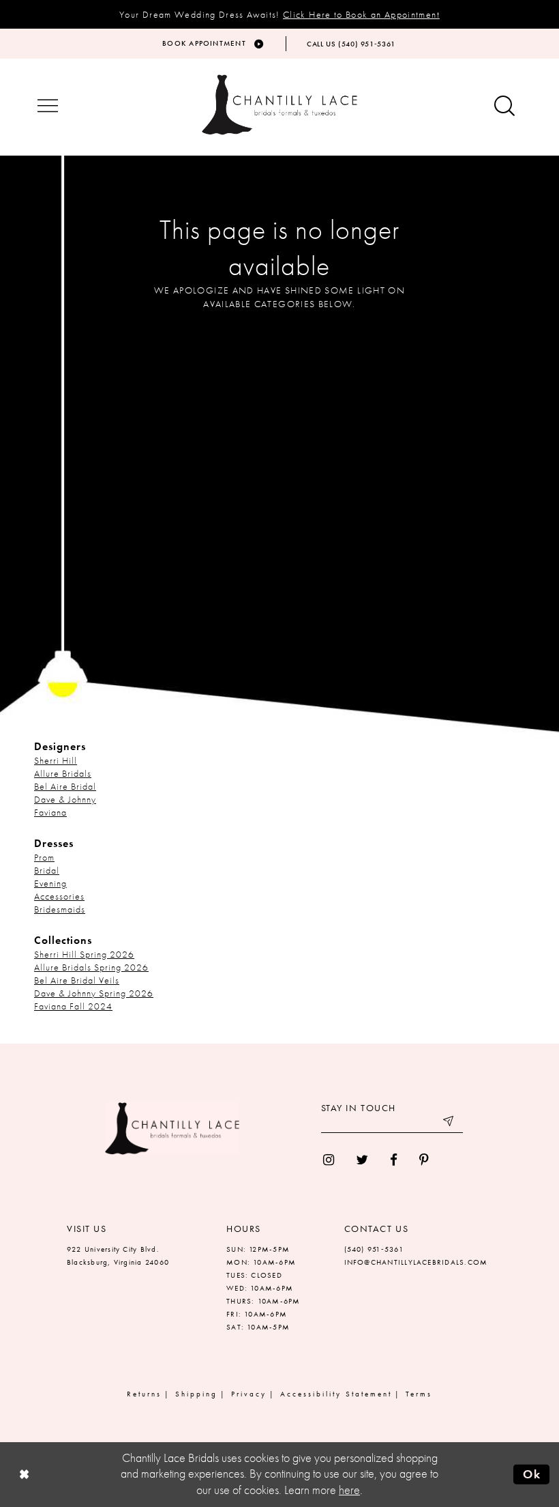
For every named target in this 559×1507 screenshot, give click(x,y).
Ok (532, 1474)
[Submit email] (449, 1123)
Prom (44, 857)
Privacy (249, 1393)
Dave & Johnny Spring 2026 (93, 993)
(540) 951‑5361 (374, 1249)
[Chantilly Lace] (279, 104)
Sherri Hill (55, 760)
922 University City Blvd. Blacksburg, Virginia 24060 (118, 1255)
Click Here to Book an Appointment (361, 14)
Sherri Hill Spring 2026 (84, 954)
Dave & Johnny (65, 799)
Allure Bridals (62, 773)
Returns (144, 1393)
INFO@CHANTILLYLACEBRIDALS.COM (416, 1262)
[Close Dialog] (24, 1475)
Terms (419, 1393)
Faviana (50, 812)
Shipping (196, 1393)
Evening (50, 883)
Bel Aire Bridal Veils (76, 980)
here (349, 1489)
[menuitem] (328, 1160)
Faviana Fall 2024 (73, 1006)
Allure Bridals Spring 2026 (91, 967)
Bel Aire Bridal (65, 786)
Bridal (46, 870)
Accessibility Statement (336, 1393)
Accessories (59, 896)
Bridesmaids (59, 909)
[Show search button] (504, 107)
